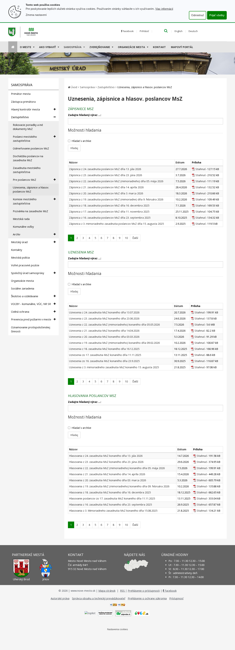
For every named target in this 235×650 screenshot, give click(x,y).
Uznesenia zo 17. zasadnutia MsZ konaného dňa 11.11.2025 (105, 355)
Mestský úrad (19, 242)
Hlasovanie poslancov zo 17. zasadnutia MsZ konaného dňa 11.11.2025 (112, 498)
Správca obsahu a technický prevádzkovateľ (98, 598)
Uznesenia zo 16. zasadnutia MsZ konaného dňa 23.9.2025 (104, 361)
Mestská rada (21, 219)
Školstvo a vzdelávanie (24, 296)
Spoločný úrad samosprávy (27, 273)
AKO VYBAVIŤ (47, 47)
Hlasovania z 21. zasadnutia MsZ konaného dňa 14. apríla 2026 (107, 474)
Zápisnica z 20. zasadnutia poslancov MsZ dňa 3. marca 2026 (106, 193)
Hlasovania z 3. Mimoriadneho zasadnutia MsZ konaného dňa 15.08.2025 (113, 510)
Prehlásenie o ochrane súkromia (147, 598)
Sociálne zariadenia (22, 288)
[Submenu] (33, 46)
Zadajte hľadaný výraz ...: (84, 115)
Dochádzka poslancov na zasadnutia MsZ (28, 158)
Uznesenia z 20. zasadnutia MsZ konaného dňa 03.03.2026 (104, 336)
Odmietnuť (197, 15)
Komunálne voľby (23, 226)
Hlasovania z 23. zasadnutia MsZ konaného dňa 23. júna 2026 (106, 462)
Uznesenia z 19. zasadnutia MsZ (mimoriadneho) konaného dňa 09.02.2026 (114, 343)
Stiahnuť (200, 169)
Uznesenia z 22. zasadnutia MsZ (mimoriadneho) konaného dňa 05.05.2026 (114, 324)
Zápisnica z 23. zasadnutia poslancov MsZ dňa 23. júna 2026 (105, 175)
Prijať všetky (217, 15)
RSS (122, 590)
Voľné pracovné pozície (25, 265)
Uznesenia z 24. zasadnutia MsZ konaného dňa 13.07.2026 (104, 312)
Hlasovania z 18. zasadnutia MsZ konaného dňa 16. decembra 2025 (110, 492)
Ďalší (135, 238)
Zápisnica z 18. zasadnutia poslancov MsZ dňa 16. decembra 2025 (109, 205)
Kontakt (159, 47)
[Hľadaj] (166, 31)
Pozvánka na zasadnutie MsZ (30, 211)
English (178, 31)
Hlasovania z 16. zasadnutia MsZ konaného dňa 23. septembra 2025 (110, 504)
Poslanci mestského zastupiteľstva (25, 138)
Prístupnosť (176, 598)
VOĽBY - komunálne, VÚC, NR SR (31, 304)
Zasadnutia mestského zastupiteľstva (27, 170)
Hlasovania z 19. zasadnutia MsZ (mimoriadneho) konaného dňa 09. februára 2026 (119, 486)
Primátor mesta (20, 94)
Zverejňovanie (99, 47)
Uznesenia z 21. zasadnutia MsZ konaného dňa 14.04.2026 (104, 330)
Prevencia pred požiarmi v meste (31, 319)
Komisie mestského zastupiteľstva (25, 201)
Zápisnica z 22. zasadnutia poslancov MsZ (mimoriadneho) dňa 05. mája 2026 (116, 181)
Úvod (74, 87)
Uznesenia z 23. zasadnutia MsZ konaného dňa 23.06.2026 (104, 318)
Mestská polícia (20, 257)
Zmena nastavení (36, 14)
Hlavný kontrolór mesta (25, 109)
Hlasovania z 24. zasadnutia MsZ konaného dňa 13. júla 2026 (105, 456)
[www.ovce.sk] (141, 613)
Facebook (128, 31)
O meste (25, 47)
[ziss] (105, 613)
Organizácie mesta (131, 47)
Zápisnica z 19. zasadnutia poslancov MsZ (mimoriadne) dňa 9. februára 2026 (116, 199)
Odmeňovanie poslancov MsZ (31, 148)
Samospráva (73, 47)
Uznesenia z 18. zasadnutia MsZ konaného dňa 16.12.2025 (104, 349)
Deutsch (193, 31)
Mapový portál (182, 47)
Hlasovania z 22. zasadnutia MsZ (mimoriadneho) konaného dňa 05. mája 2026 (117, 468)
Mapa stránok (106, 590)
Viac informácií (164, 8)
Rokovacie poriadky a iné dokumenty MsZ (28, 127)
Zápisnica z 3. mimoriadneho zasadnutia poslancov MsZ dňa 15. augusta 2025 (116, 223)
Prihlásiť (144, 31)
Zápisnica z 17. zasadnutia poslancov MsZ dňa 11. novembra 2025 (109, 211)
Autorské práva (60, 598)
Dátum (180, 162)
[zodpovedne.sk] (123, 613)
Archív (16, 234)
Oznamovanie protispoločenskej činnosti (30, 329)
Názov (73, 162)
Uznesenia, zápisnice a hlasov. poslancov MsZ (31, 189)
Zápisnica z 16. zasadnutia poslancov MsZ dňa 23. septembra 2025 (109, 217)
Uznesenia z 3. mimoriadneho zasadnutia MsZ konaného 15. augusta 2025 (114, 367)
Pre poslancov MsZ (24, 179)
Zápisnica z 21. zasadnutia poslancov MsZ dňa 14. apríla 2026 (106, 187)
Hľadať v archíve (81, 141)
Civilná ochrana (20, 311)
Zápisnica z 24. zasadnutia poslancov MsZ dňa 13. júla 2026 (105, 169)
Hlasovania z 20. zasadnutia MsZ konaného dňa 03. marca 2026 (107, 480)
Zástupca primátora (23, 101)
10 (126, 238)
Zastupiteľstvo (20, 117)
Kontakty (16, 250)
